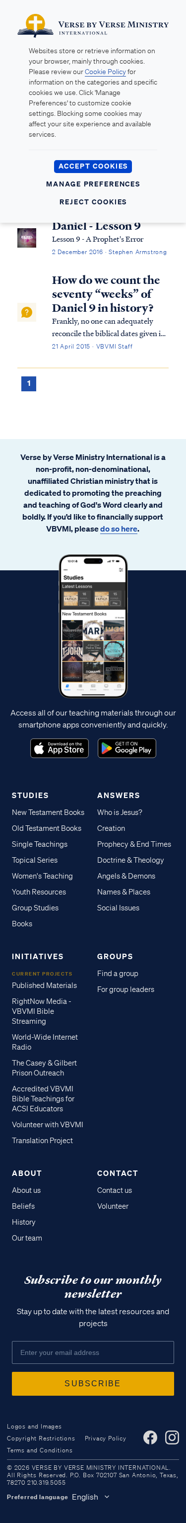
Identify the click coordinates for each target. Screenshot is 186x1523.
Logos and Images (34, 1426)
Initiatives (38, 956)
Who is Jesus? (119, 812)
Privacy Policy (105, 1438)
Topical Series (35, 860)
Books (22, 923)
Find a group (117, 973)
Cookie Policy (105, 71)
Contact (117, 1173)
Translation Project (42, 1140)
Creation (111, 828)
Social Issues (118, 907)
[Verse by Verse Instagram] (172, 1437)
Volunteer (112, 1206)
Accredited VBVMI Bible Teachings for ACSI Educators (43, 1098)
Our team (27, 1238)
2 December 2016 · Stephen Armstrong (109, 252)
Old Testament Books (46, 828)
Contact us (114, 1190)
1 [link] (28, 383)
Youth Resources (39, 892)
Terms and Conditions (40, 1450)
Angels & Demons (126, 876)
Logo (59, 748)
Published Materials (44, 985)
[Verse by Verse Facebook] (150, 1437)
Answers (118, 795)
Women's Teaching (42, 876)
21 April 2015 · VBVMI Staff (92, 346)
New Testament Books (48, 812)
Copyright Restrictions (41, 1438)
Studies (30, 795)
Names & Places (123, 892)
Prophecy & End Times (134, 844)
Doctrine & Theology (130, 860)
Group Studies (35, 907)
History (24, 1222)
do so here (118, 529)
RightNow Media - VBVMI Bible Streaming (41, 1011)
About (27, 1173)
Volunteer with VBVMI (47, 1124)
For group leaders (125, 989)
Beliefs (23, 1206)
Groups (115, 956)
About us (26, 1190)
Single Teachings (39, 844)
